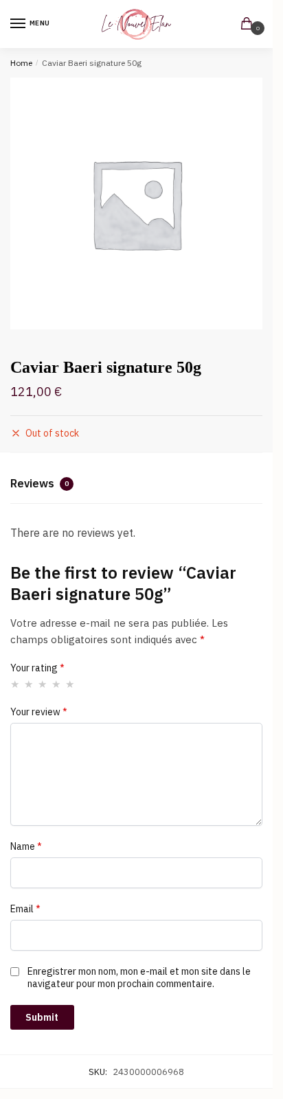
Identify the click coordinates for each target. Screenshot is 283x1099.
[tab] (136, 485)
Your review (38, 712)
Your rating (37, 668)
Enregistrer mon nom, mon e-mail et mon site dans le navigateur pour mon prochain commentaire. (139, 977)
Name (26, 846)
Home (21, 63)
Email (25, 909)
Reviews (39, 483)
